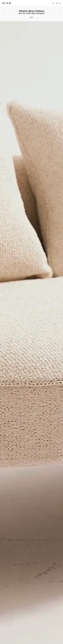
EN (53, 3)
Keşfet (31, 17)
